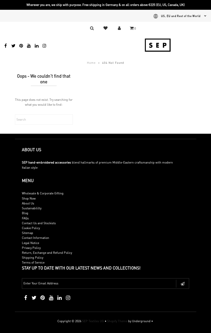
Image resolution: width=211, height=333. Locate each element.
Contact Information (35, 238)
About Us (28, 203)
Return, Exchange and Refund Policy (47, 253)
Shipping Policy (32, 257)
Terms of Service (33, 262)
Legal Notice (30, 243)
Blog (25, 213)
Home (91, 63)
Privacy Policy (31, 248)
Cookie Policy (31, 228)
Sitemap (27, 233)
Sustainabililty (31, 208)
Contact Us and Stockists (39, 223)
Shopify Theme (117, 321)
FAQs (25, 218)
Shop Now (29, 198)
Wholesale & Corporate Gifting (43, 193)
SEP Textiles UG (93, 321)
